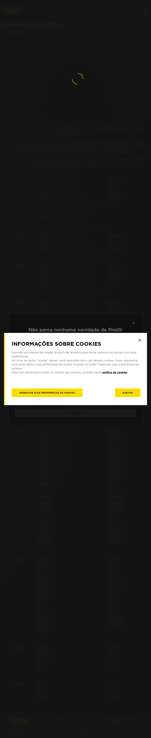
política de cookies (114, 372)
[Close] (140, 340)
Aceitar (128, 393)
